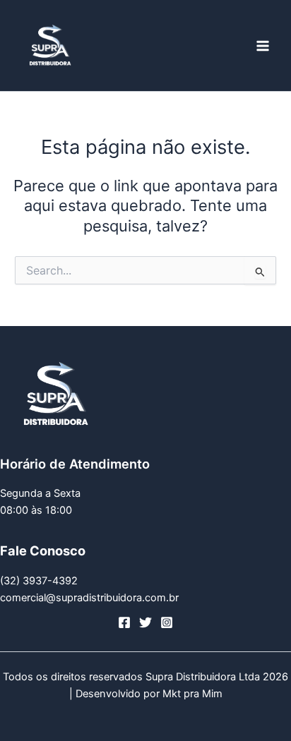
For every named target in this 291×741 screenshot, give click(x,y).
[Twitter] (145, 622)
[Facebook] (124, 622)
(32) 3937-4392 (39, 580)
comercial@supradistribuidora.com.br (89, 597)
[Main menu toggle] (263, 45)
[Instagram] (166, 622)
